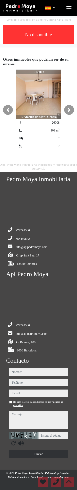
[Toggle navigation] (69, 8)
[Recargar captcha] (13, 443)
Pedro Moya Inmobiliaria (29, 473)
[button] (8, 110)
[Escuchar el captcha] (21, 443)
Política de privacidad (57, 473)
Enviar (38, 454)
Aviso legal (37, 476)
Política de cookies (18, 476)
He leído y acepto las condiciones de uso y (38, 404)
